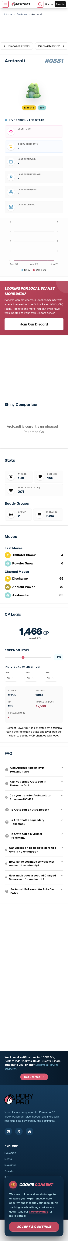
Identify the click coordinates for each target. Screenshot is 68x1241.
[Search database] (40, 4)
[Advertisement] (34, 27)
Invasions (10, 1165)
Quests (9, 1171)
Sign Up (60, 4)
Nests (8, 1159)
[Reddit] (29, 1131)
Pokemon (10, 1153)
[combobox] (11, 678)
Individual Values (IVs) (22, 667)
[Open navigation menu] (5, 4)
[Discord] (8, 1131)
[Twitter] (19, 1131)
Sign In (49, 4)
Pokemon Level (17, 650)
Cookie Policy (38, 1211)
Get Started (32, 1077)
